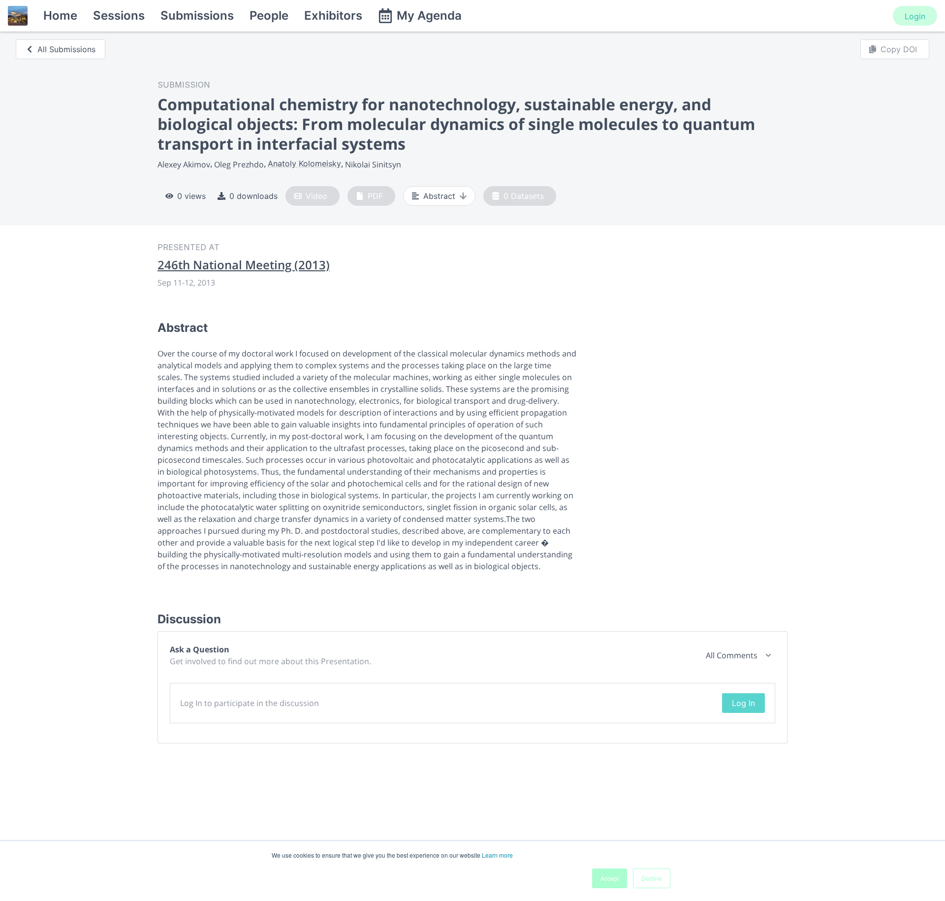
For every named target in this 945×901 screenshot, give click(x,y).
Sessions (119, 15)
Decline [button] (651, 878)
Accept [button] (609, 878)
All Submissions (66, 49)
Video (316, 196)
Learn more (497, 855)
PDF (375, 196)
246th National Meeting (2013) (244, 265)
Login (915, 16)
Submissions (197, 15)
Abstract (439, 196)
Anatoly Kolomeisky (304, 163)
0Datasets (524, 196)
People (269, 15)
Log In (743, 703)
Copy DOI (899, 49)
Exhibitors (333, 15)
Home (60, 15)
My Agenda (429, 15)
